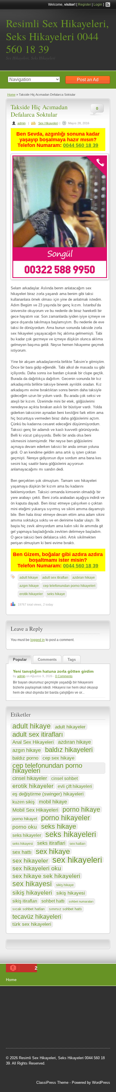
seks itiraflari (51, 843)
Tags (72, 659)
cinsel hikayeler (29, 778)
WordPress (101, 1082)
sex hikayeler (30, 861)
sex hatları (77, 844)
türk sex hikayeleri (31, 924)
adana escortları (50, 997)
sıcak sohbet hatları (28, 909)
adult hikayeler (70, 727)
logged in (37, 640)
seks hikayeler (26, 835)
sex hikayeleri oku (36, 868)
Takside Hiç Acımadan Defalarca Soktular (39, 110)
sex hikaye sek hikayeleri (46, 876)
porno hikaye (81, 809)
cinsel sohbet (64, 778)
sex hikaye (53, 851)
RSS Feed (108, 4)
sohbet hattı (52, 900)
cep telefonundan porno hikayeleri (69, 586)
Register (84, 5)
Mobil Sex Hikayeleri (35, 810)
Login (97, 5)
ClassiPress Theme (52, 1082)
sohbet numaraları (81, 901)
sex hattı (22, 852)
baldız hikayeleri (69, 750)
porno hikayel (24, 818)
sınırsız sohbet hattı (65, 909)
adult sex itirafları (55, 578)
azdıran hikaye (83, 578)
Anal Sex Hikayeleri (33, 742)
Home (11, 94)
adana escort (22, 997)
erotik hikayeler (31, 594)
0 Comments (64, 676)
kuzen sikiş (23, 801)
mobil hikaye (53, 802)
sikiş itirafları (24, 900)
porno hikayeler (65, 818)
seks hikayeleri (70, 834)
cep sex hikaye (58, 758)
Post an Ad (88, 79)
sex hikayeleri (77, 860)
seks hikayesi (22, 844)
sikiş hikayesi (70, 893)
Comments (47, 659)
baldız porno (25, 758)
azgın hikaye (29, 586)
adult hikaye (28, 578)
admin (21, 123)
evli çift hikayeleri (75, 786)
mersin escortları (34, 1033)
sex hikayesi (32, 884)
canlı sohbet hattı (47, 1004)
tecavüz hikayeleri (36, 917)
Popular (20, 659)
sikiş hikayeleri (32, 893)
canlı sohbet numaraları (31, 1018)
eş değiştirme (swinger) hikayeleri (48, 794)
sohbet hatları (76, 1004)
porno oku (24, 827)
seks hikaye (56, 594)
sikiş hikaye (65, 885)
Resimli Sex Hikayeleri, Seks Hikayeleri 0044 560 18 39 (57, 36)
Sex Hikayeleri (48, 123)
